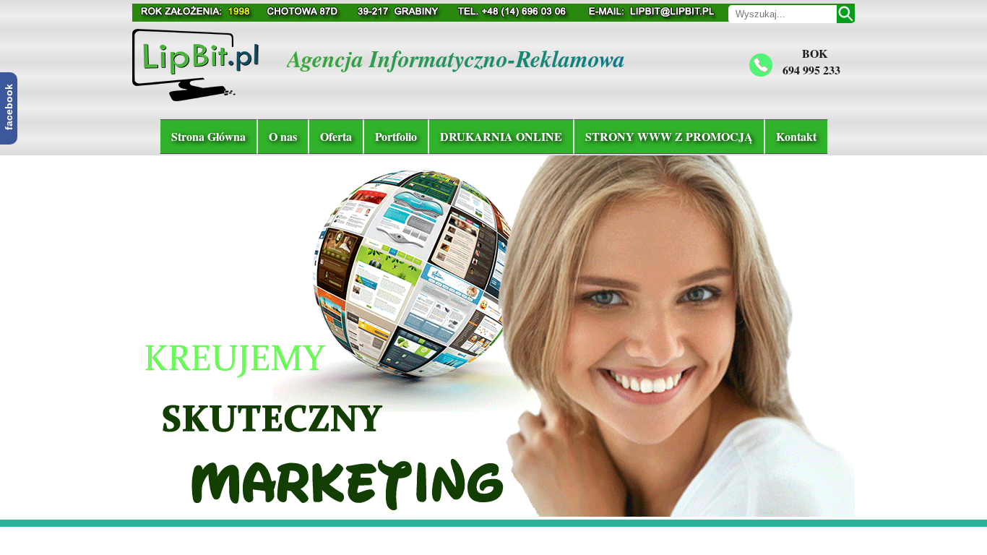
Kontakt (796, 136)
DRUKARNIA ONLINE (501, 136)
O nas (283, 136)
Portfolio (396, 136)
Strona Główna (208, 136)
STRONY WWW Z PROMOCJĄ (669, 136)
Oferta (336, 136)
